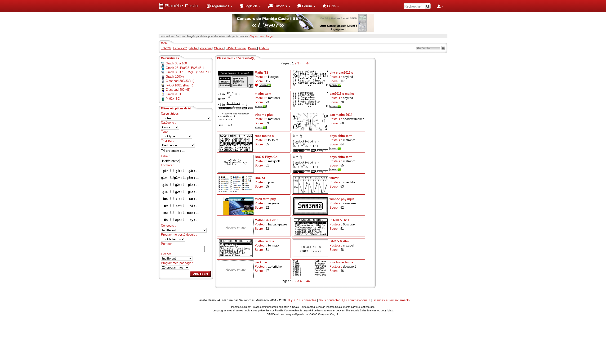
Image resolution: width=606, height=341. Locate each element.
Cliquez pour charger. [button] (262, 36)
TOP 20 (166, 48)
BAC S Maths (339, 241)
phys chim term (341, 136)
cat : (166, 213)
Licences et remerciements (391, 300)
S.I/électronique (236, 48)
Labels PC (180, 48)
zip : (179, 199)
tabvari (334, 178)
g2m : (178, 177)
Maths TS (261, 72)
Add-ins (264, 48)
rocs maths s (264, 136)
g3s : (192, 185)
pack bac (261, 262)
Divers (252, 48)
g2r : (179, 171)
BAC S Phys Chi (266, 157)
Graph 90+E (174, 94)
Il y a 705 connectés (302, 300)
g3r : (192, 171)
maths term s (264, 241)
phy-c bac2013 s (341, 72)
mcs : (191, 213)
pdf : (179, 206)
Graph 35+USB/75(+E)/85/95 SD (188, 72)
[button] (219, 6)
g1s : (166, 185)
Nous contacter (329, 300)
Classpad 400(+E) (178, 89)
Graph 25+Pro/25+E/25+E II (185, 68)
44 (308, 63)
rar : (192, 199)
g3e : (192, 192)
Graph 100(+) (175, 76)
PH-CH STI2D (339, 220)
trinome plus (264, 115)
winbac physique (342, 199)
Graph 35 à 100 (176, 63)
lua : (166, 199)
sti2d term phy (265, 199)
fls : (167, 220)
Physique (206, 48)
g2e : (179, 192)
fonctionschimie (341, 262)
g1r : (166, 171)
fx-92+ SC (173, 98)
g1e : (166, 192)
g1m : (165, 177)
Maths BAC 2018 (266, 220)
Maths (193, 48)
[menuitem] (219, 6)
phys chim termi (341, 157)
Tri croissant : (171, 151)
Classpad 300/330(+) (180, 81)
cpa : (179, 220)
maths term (263, 93)
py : (193, 220)
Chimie (219, 48)
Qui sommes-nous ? (356, 300)
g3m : (191, 177)
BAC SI (260, 178)
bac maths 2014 (341, 115)
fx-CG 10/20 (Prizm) (179, 85)
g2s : (179, 185)
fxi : (193, 206)
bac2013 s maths (342, 93)
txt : (167, 206)
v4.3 (220, 300)
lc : (180, 213)
